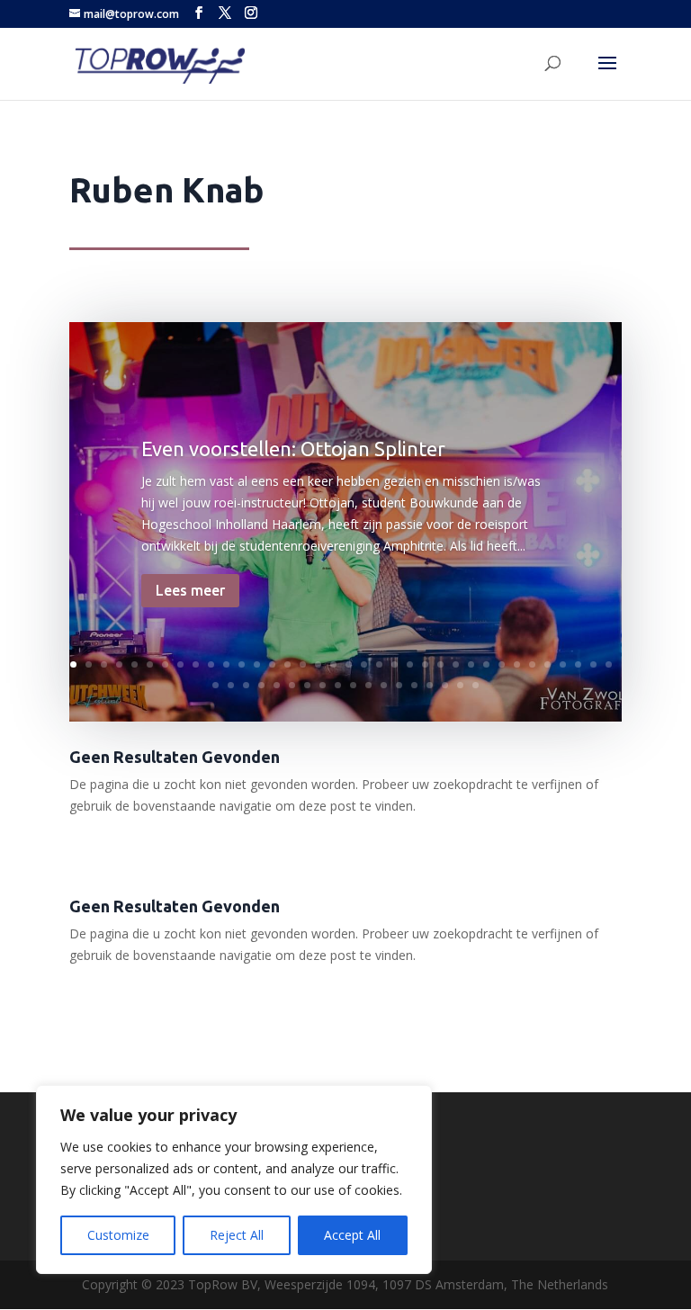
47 (368, 685)
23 (410, 664)
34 (578, 664)
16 (303, 664)
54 (475, 685)
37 (215, 685)
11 (226, 664)
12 (241, 664)
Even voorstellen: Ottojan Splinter (293, 448)
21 (379, 664)
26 (456, 664)
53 (460, 685)
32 (547, 664)
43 (307, 685)
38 (231, 685)
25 (440, 664)
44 (322, 685)
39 (246, 685)
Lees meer (190, 590)
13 (257, 664)
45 (338, 685)
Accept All (352, 1234)
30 (517, 664)
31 (532, 664)
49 (399, 685)
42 (292, 685)
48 (384, 685)
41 (277, 685)
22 (394, 664)
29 (501, 664)
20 (364, 664)
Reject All (237, 1234)
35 (593, 664)
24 (425, 664)
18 (333, 664)
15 (287, 664)
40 (261, 685)
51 (429, 685)
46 (353, 685)
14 (272, 664)
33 (563, 664)
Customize (118, 1234)
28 (486, 664)
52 (445, 685)
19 (349, 664)
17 (318, 664)
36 (609, 664)
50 (414, 685)
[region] (234, 1179)
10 (211, 664)
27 (471, 664)
